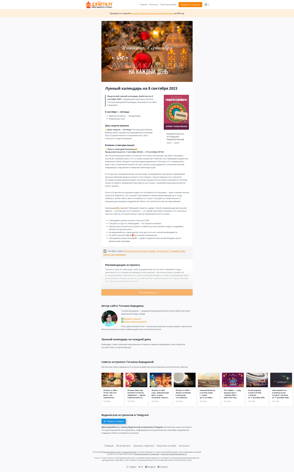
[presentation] (112, 380)
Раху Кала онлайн (168, 4)
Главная (143, 4)
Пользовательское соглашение (146, 454)
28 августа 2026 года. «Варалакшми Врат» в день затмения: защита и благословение (160, 395)
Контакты (153, 4)
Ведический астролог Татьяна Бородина (120, 452)
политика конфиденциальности (174, 454)
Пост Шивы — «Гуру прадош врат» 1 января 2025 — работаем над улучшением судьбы (233, 395)
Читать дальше (147, 292)
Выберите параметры (176, 148)
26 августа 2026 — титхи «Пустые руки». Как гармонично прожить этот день (111, 395)
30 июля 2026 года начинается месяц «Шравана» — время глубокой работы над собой (136, 395)
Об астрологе (123, 445)
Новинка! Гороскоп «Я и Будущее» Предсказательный (175, 137)
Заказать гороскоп (190, 4)
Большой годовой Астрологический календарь (151, 13)
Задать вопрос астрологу (135, 321)
